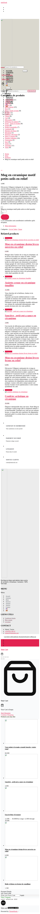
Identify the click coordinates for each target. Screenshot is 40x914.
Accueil (9, 71)
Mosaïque (8, 133)
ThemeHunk (13, 911)
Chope (7, 116)
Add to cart (5, 217)
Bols (6, 109)
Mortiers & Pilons (10, 131)
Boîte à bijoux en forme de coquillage (18, 884)
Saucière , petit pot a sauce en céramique (19, 782)
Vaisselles (8, 145)
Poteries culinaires (11, 138)
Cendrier (8, 114)
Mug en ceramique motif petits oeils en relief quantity (18, 209)
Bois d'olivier (9, 107)
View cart (4, 908)
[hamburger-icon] (25, 71)
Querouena (8, 140)
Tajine (7, 144)
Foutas (7, 125)
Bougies (7, 112)
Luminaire (8, 129)
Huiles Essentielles (11, 127)
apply (3, 903)
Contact (9, 82)
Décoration (8, 120)
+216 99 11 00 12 (11, 9)
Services (9, 76)
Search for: (4, 91)
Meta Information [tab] (10, 226)
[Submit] (3, 67)
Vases (7, 147)
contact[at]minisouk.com (14, 11)
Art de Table (9, 100)
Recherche (32, 91)
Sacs (6, 142)
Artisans (9, 78)
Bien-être (8, 103)
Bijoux (7, 105)
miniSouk (4, 2)
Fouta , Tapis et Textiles (12, 123)
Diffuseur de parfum (11, 122)
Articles (9, 80)
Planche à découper (11, 134)
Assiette (7, 101)
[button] (10, 592)
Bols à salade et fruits (12, 111)
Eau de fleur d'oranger (13, 815)
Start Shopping (5, 713)
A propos (8, 92)
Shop (7, 600)
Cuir (6, 118)
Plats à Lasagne (10, 136)
